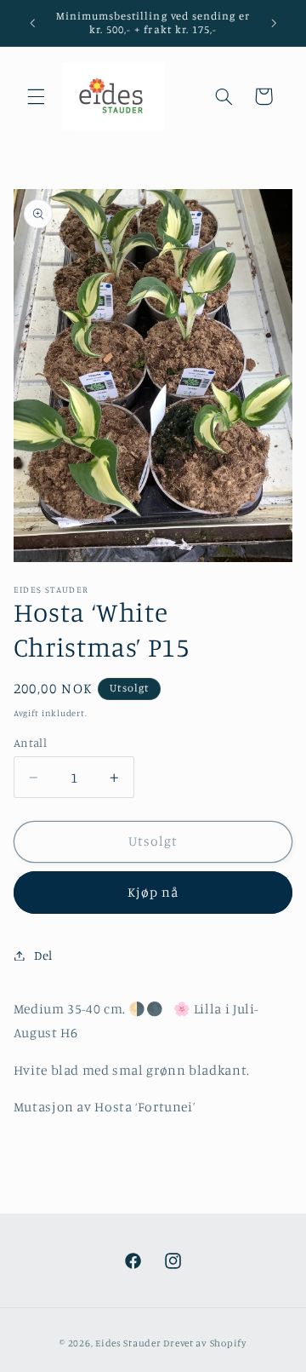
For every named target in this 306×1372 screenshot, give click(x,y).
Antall (31, 742)
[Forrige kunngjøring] (32, 23)
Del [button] (43, 955)
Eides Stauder (128, 1343)
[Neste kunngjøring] (273, 23)
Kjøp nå (153, 892)
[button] (35, 96)
